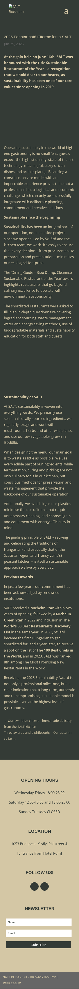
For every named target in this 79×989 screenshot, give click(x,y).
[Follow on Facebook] (34, 886)
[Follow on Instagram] (44, 886)
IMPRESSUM (12, 983)
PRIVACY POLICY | (43, 977)
